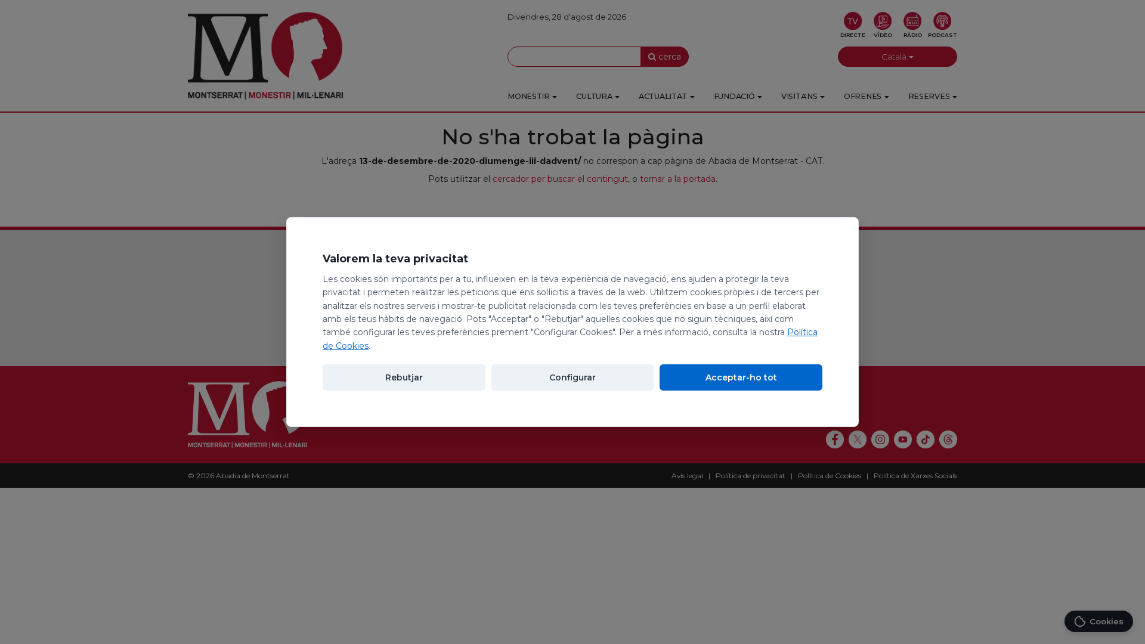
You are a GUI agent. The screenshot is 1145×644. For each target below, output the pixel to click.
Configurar (572, 377)
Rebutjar (404, 377)
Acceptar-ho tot (741, 377)
